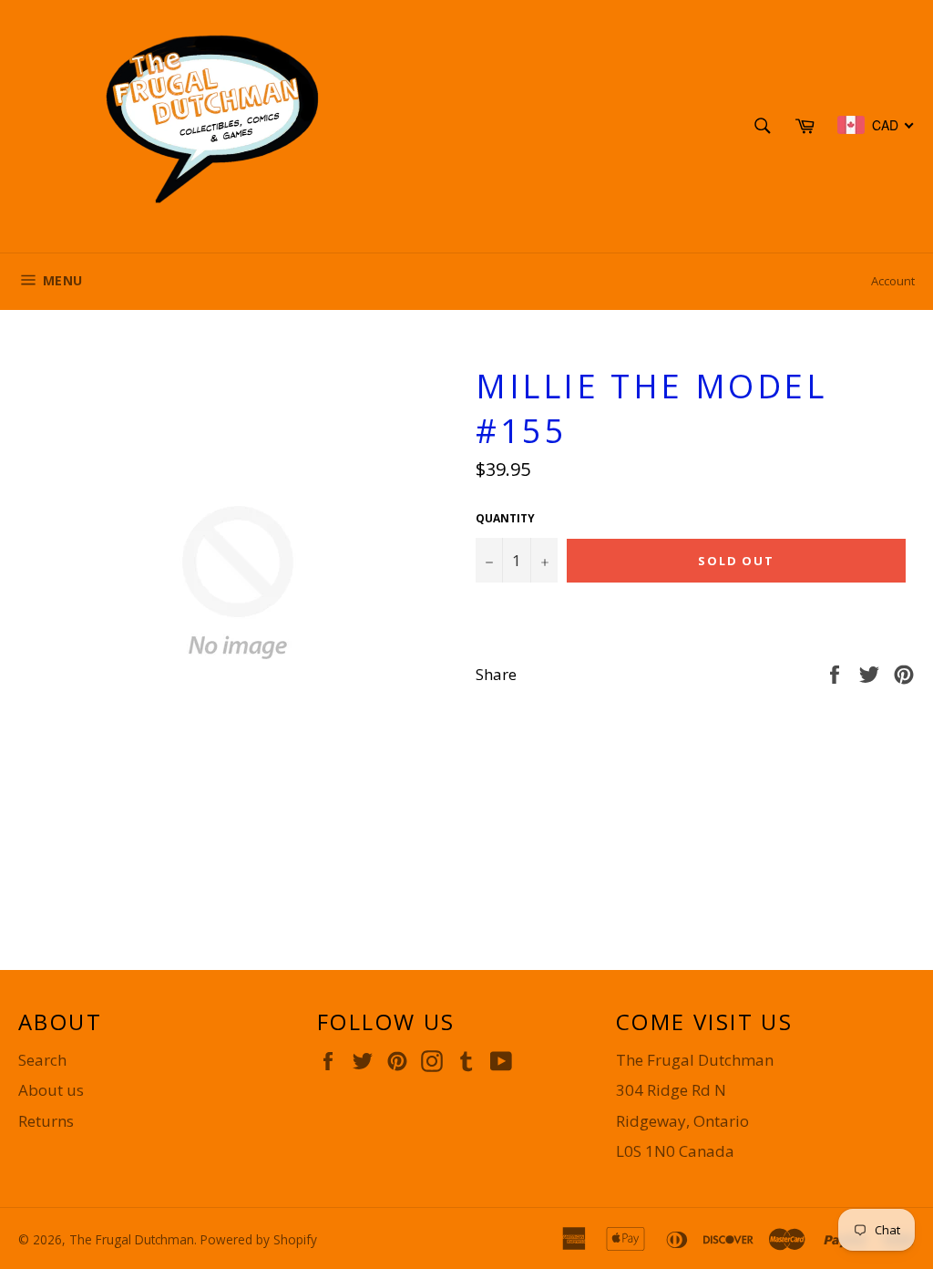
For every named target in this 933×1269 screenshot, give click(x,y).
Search (42, 1059)
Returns (46, 1120)
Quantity (505, 518)
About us (51, 1089)
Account (893, 281)
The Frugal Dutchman (131, 1239)
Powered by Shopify (258, 1239)
